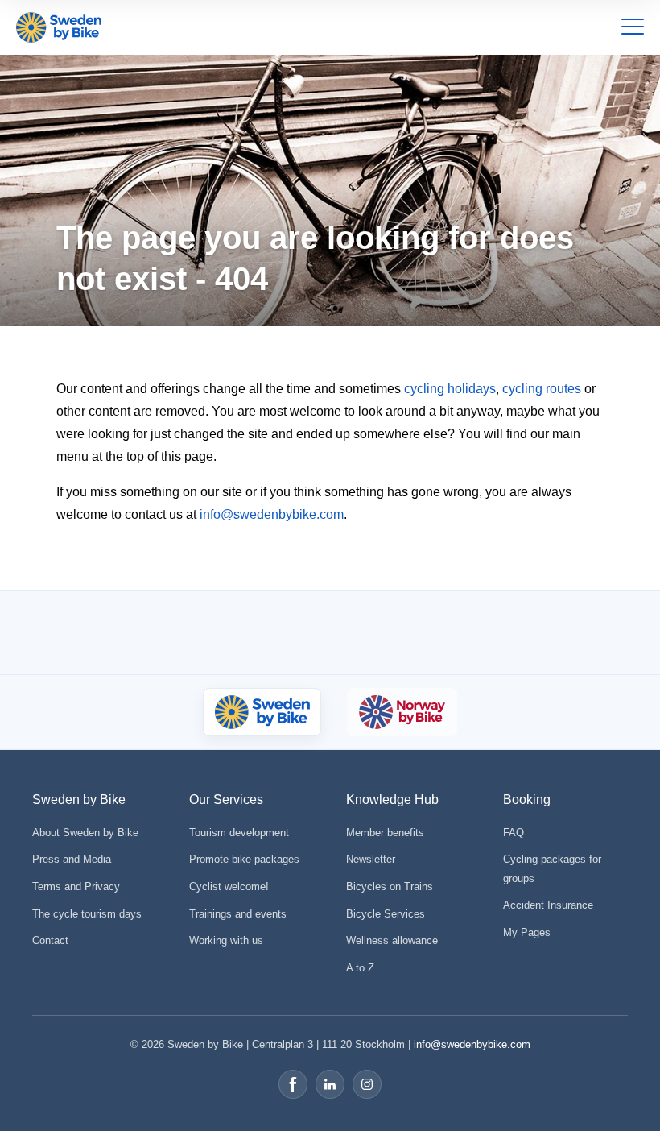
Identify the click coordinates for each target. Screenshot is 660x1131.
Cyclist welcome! (229, 886)
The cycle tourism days (87, 914)
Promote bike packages (244, 859)
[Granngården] (436, 637)
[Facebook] (292, 1084)
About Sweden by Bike (85, 832)
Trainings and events (238, 914)
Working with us (226, 940)
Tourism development (239, 832)
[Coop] (110, 633)
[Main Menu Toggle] (632, 27)
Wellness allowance (392, 940)
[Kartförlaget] (551, 633)
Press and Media (71, 859)
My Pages (527, 932)
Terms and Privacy (76, 886)
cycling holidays (450, 389)
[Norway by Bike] (401, 712)
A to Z (360, 968)
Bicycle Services (385, 914)
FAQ (513, 832)
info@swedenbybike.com (272, 514)
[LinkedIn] (330, 1084)
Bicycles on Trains (389, 886)
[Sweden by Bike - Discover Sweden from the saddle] (58, 27)
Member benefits (385, 832)
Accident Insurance (548, 905)
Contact (50, 940)
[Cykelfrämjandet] (192, 633)
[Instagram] (367, 1084)
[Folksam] (296, 633)
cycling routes (541, 389)
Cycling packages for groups (552, 868)
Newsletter (370, 859)
